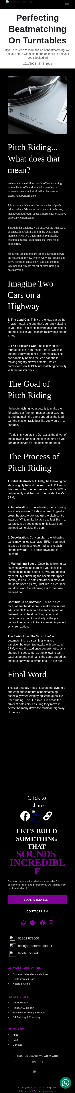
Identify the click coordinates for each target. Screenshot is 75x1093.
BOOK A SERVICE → (37, 899)
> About (13, 1034)
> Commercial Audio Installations (28, 974)
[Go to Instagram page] (51, 922)
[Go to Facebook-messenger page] (32, 922)
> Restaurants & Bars (21, 978)
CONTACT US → (37, 911)
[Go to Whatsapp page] (25, 922)
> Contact (15, 1044)
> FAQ (13, 1039)
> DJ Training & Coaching (24, 1017)
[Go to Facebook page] (44, 922)
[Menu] (67, 4)
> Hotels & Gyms (19, 983)
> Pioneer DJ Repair (21, 1007)
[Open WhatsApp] (65, 1083)
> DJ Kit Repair (18, 1002)
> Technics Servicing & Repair (26, 1012)
